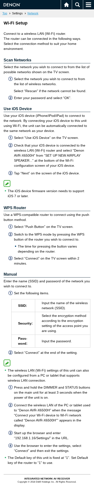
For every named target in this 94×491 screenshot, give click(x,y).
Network (32, 13)
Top (4, 13)
